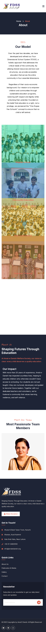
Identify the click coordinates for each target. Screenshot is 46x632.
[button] (43, 453)
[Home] (11, 6)
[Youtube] (3, 628)
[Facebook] (8, 628)
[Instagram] (13, 628)
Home (18, 21)
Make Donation (12, 514)
